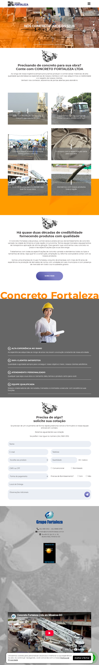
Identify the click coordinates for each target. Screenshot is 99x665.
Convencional (58, 468)
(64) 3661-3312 (44, 529)
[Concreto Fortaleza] (18, 3)
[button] (89, 4)
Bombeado (77, 468)
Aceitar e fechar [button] (81, 658)
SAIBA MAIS (49, 276)
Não (89, 476)
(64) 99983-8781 (57, 529)
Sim (81, 476)
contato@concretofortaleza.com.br (51, 531)
